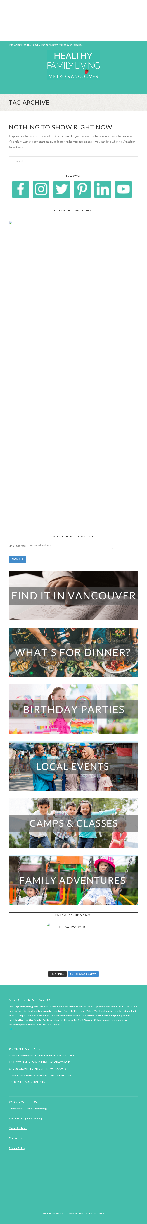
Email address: (18, 545)
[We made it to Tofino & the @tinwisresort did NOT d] (73, 952)
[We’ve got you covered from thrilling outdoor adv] (92, 940)
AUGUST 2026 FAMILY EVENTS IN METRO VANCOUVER (41, 1055)
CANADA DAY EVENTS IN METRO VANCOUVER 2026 (40, 1075)
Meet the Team (18, 1128)
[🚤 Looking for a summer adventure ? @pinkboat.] (73, 963)
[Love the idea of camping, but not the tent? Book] (55, 963)
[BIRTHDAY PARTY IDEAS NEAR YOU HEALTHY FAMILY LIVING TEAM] (0, 20)
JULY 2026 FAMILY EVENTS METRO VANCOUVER (37, 1068)
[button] (73, 88)
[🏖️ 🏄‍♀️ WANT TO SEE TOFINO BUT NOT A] (55, 952)
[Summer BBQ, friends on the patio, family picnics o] (73, 940)
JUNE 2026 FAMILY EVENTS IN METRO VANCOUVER (39, 1062)
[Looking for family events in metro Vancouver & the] (92, 952)
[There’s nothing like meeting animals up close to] (92, 963)
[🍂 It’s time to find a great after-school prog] (55, 940)
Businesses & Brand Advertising (28, 1108)
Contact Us (15, 1138)
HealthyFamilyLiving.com (23, 1006)
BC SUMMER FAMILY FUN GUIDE (27, 1082)
